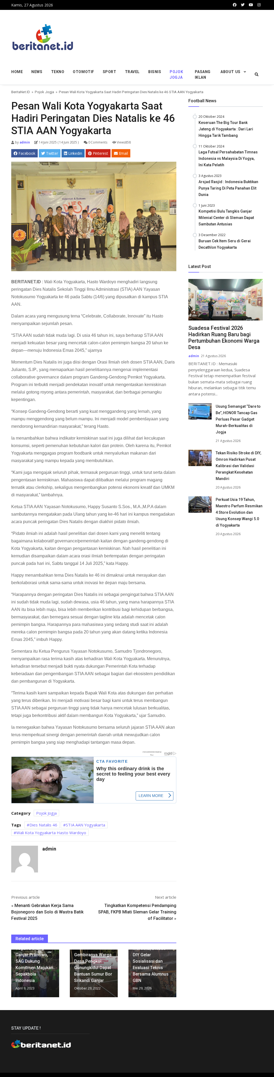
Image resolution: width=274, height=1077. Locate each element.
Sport (109, 72)
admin (24, 142)
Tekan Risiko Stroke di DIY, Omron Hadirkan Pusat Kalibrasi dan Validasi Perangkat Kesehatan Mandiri (238, 466)
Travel (132, 72)
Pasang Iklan (203, 75)
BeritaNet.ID (20, 92)
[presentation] (12, 975)
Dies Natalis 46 (43, 824)
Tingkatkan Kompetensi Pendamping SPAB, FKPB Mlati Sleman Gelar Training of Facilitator (137, 912)
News (36, 72)
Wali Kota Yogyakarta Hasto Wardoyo (51, 832)
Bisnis (154, 72)
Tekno (57, 72)
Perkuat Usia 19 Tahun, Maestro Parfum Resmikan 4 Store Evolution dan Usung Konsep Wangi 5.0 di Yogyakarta (239, 512)
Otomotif (83, 72)
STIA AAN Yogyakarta (85, 824)
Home (17, 72)
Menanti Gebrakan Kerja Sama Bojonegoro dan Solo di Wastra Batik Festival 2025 (47, 912)
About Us (230, 72)
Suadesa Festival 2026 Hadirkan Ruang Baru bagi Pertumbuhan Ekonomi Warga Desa (224, 337)
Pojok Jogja (176, 75)
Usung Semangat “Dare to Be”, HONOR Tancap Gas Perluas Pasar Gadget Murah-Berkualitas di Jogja (238, 419)
